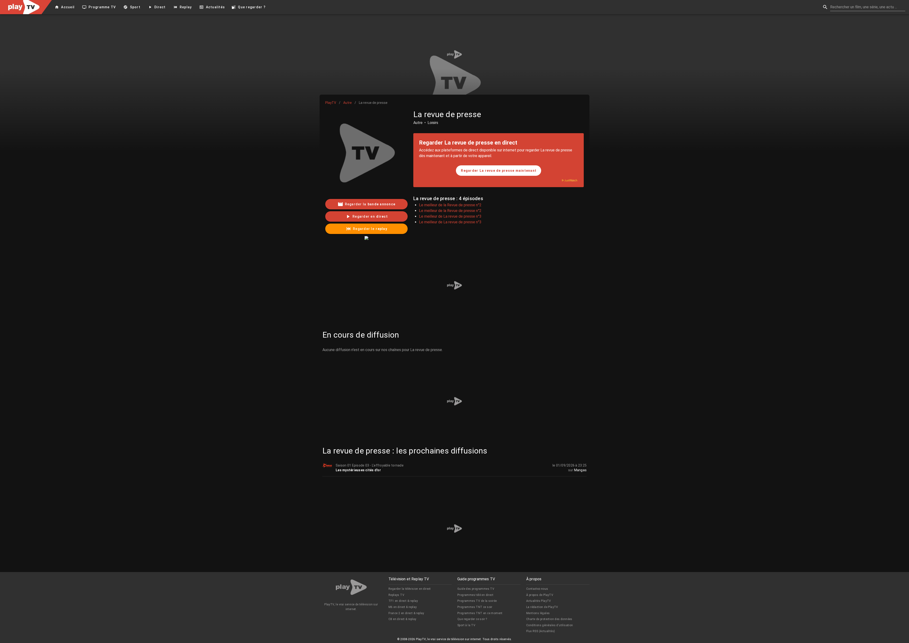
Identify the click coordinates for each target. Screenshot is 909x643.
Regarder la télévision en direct (409, 588)
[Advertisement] (454, 54)
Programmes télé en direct (475, 595)
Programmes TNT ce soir (474, 607)
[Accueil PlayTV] (351, 588)
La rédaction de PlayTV (542, 607)
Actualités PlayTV (538, 601)
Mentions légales (538, 613)
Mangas (580, 470)
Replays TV (396, 595)
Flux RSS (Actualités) (540, 631)
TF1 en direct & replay (403, 601)
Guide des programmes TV (475, 588)
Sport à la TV (466, 625)
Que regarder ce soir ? (472, 619)
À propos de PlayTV (539, 595)
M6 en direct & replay (402, 607)
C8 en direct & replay (402, 619)
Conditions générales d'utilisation (549, 625)
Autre (347, 103)
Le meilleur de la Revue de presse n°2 (450, 205)
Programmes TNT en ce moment (480, 613)
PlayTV (330, 103)
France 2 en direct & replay (406, 613)
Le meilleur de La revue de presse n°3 (450, 216)
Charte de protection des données (549, 619)
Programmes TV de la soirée (477, 601)
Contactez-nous (537, 588)
